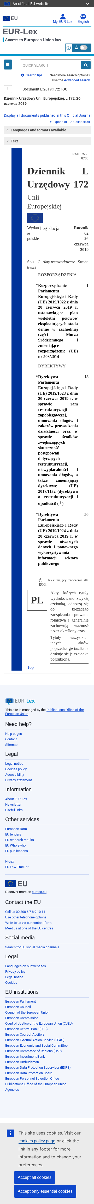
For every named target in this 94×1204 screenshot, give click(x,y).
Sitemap (11, 745)
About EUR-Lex (16, 799)
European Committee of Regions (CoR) (33, 1051)
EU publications (16, 851)
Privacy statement (18, 780)
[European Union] (16, 883)
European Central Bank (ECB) (26, 1029)
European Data (16, 829)
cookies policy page (37, 1141)
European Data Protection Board (28, 1073)
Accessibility (14, 775)
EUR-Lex (20, 31)
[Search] (86, 65)
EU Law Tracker (16, 867)
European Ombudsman (22, 1062)
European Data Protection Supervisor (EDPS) (38, 1067)
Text (14, 141)
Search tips (34, 75)
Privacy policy (15, 971)
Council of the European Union (27, 1012)
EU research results (19, 840)
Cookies (11, 982)
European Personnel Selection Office (32, 1078)
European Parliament (20, 1001)
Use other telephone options (25, 917)
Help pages (13, 734)
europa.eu (39, 892)
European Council (18, 1007)
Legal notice (14, 764)
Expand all (60, 122)
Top (30, 667)
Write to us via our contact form (28, 923)
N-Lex (9, 861)
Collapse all (81, 122)
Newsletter (13, 804)
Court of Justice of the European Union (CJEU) (39, 1023)
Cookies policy (16, 769)
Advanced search (77, 80)
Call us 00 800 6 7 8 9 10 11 (25, 912)
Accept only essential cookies (45, 1191)
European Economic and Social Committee (36, 1045)
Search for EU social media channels (32, 947)
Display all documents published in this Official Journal (47, 115)
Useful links (14, 810)
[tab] (47, 130)
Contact (11, 739)
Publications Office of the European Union (35, 1084)
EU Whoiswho (15, 845)
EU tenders (13, 834)
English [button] (83, 22)
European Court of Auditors (25, 1034)
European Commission (21, 1018)
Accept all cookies (34, 1177)
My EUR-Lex (62, 22)
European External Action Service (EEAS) (34, 1040)
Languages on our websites (25, 966)
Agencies (12, 1089)
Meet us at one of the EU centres (29, 928)
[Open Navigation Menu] (8, 64)
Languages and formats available (38, 130)
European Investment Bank (25, 1056)
